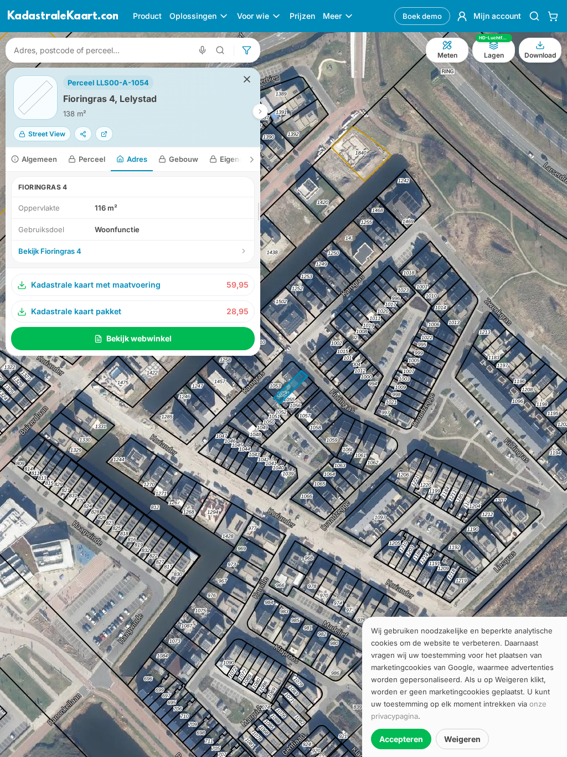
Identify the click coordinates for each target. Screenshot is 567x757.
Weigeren (462, 739)
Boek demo (422, 16)
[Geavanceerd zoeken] (220, 50)
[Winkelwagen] (553, 16)
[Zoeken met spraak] (202, 50)
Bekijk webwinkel (139, 338)
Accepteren (401, 739)
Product (147, 16)
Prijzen (302, 16)
